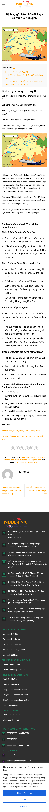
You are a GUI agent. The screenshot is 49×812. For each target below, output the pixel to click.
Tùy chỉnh (24, 800)
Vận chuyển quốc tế (35, 460)
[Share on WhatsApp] (13, 448)
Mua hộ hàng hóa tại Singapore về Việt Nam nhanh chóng (12, 490)
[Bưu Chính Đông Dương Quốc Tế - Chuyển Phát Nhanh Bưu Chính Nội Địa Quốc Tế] (24, 4)
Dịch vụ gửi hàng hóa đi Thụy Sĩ (27, 462)
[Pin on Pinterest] (31, 448)
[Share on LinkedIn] (36, 448)
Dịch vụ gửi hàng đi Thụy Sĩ (15, 72)
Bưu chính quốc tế (28, 457)
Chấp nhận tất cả (24, 793)
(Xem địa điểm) (29, 547)
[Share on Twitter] (22, 448)
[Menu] (3, 4)
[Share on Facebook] (18, 448)
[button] (14, 67)
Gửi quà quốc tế (21, 460)
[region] (24, 787)
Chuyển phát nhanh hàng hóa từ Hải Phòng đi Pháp (36, 490)
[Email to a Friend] (27, 448)
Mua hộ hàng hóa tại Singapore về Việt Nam (21, 430)
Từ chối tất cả (25, 807)
